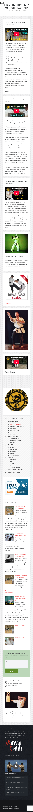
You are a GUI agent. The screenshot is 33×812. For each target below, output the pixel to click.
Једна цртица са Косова (13, 782)
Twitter (17, 808)
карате (10, 445)
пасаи (12, 453)
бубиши (12, 442)
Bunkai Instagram (12, 685)
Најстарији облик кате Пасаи (15, 256)
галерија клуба (15, 432)
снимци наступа (15, 430)
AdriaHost (13, 806)
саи (11, 465)
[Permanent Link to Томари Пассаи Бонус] (16, 299)
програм (13, 428)
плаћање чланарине (17, 426)
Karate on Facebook (13, 680)
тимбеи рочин (15, 467)
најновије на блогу (15, 436)
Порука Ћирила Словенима (14, 792)
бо (11, 461)
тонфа (12, 463)
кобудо (10, 457)
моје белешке (14, 438)
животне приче (14, 472)
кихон (12, 447)
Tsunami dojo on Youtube (14, 683)
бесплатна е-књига (15, 470)
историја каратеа (16, 440)
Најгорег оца (13, 733)
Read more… (9, 303)
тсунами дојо (13, 422)
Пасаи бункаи (10, 372)
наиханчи (13, 449)
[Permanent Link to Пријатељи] (16, 349)
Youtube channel (8, 808)
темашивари (14, 455)
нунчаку (13, 459)
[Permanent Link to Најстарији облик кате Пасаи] (16, 252)
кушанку (13, 451)
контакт (12, 434)
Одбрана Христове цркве (13, 777)
